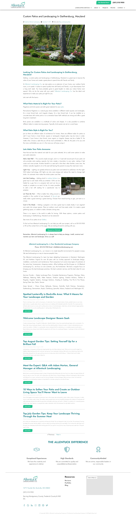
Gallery (44, 219)
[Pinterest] (43, 505)
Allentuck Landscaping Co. (64, 91)
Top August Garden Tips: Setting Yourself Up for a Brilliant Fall (50, 343)
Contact (120, 8)
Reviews (68, 480)
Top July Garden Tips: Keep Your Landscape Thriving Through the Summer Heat (51, 415)
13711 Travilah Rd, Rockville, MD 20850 (36, 488)
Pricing (112, 8)
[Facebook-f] (24, 505)
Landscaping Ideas (66, 22)
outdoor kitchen (52, 178)
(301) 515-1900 (28, 492)
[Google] (28, 505)
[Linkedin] (39, 505)
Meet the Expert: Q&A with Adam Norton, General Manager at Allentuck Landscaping (50, 367)
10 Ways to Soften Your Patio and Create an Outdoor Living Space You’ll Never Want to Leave (51, 391)
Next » (58, 434)
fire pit (55, 196)
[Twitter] (47, 505)
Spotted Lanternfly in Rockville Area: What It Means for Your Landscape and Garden (53, 295)
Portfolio (68, 483)
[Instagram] (35, 505)
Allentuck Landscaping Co (33, 84)
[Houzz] (32, 505)
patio (62, 107)
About (96, 8)
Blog (60, 22)
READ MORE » (28, 311)
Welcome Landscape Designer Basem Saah (46, 318)
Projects (105, 8)
